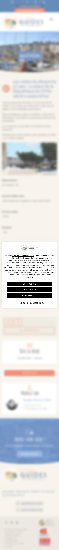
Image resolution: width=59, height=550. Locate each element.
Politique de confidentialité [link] (31, 302)
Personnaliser (29, 295)
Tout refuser (29, 289)
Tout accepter (29, 283)
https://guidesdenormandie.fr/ (23, 255)
